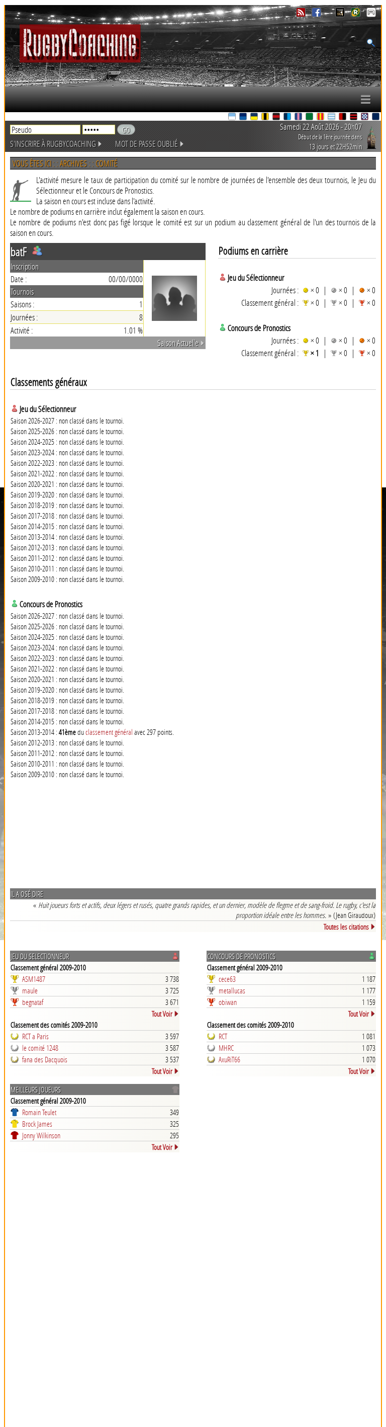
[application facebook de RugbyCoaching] (317, 14)
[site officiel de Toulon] (343, 117)
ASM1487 (33, 979)
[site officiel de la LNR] (341, 14)
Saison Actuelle (178, 343)
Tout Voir (162, 1014)
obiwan (228, 1002)
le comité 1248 (40, 1048)
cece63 (227, 979)
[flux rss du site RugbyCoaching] (302, 14)
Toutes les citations (346, 926)
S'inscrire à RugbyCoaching (53, 143)
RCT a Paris (35, 1036)
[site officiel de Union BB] (365, 117)
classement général (109, 732)
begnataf (32, 1002)
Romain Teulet (39, 1112)
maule (30, 990)
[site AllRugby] (371, 14)
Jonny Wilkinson (41, 1135)
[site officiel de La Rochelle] (265, 117)
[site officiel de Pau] (310, 117)
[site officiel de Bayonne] (232, 117)
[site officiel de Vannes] (376, 117)
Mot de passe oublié (146, 143)
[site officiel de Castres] (243, 117)
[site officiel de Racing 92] (332, 117)
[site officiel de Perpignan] (321, 117)
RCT (223, 1036)
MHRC (226, 1048)
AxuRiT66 (229, 1059)
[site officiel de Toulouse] (354, 117)
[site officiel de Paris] (299, 117)
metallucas (232, 990)
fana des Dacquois (44, 1059)
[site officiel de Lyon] (276, 117)
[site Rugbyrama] (356, 14)
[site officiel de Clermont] (254, 117)
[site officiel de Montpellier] (288, 117)
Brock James (37, 1124)
